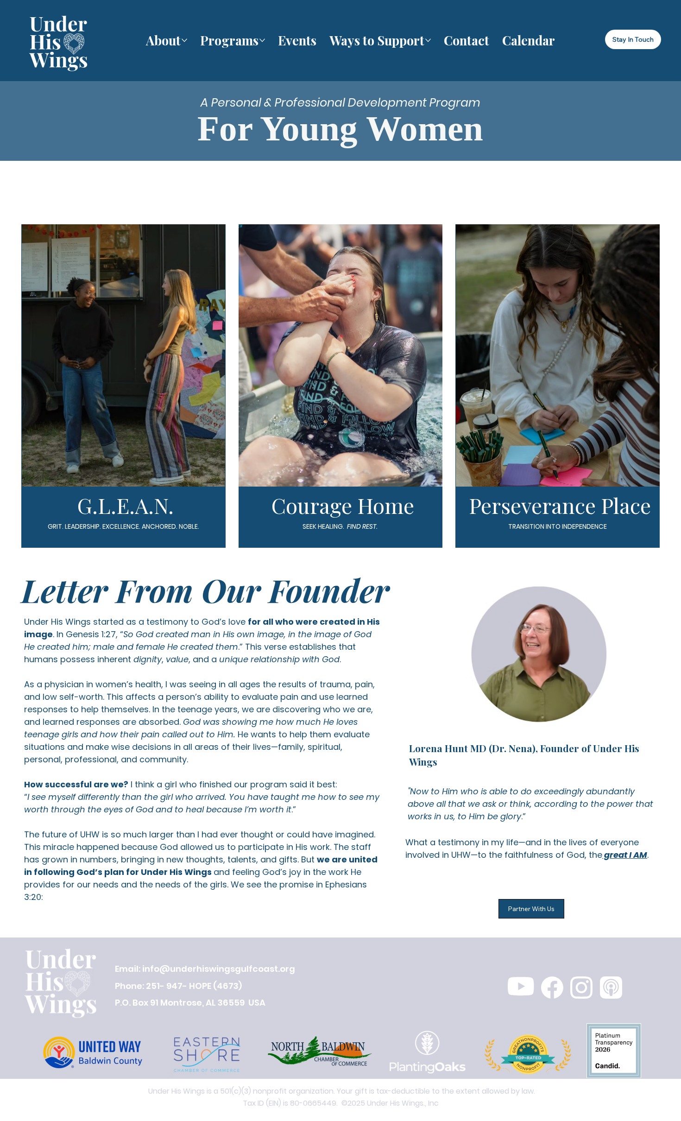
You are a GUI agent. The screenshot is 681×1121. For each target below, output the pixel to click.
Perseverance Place (560, 505)
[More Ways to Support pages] (428, 40)
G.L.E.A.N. (125, 505)
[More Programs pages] (262, 40)
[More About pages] (184, 40)
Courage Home (342, 505)
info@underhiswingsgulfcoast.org (218, 969)
